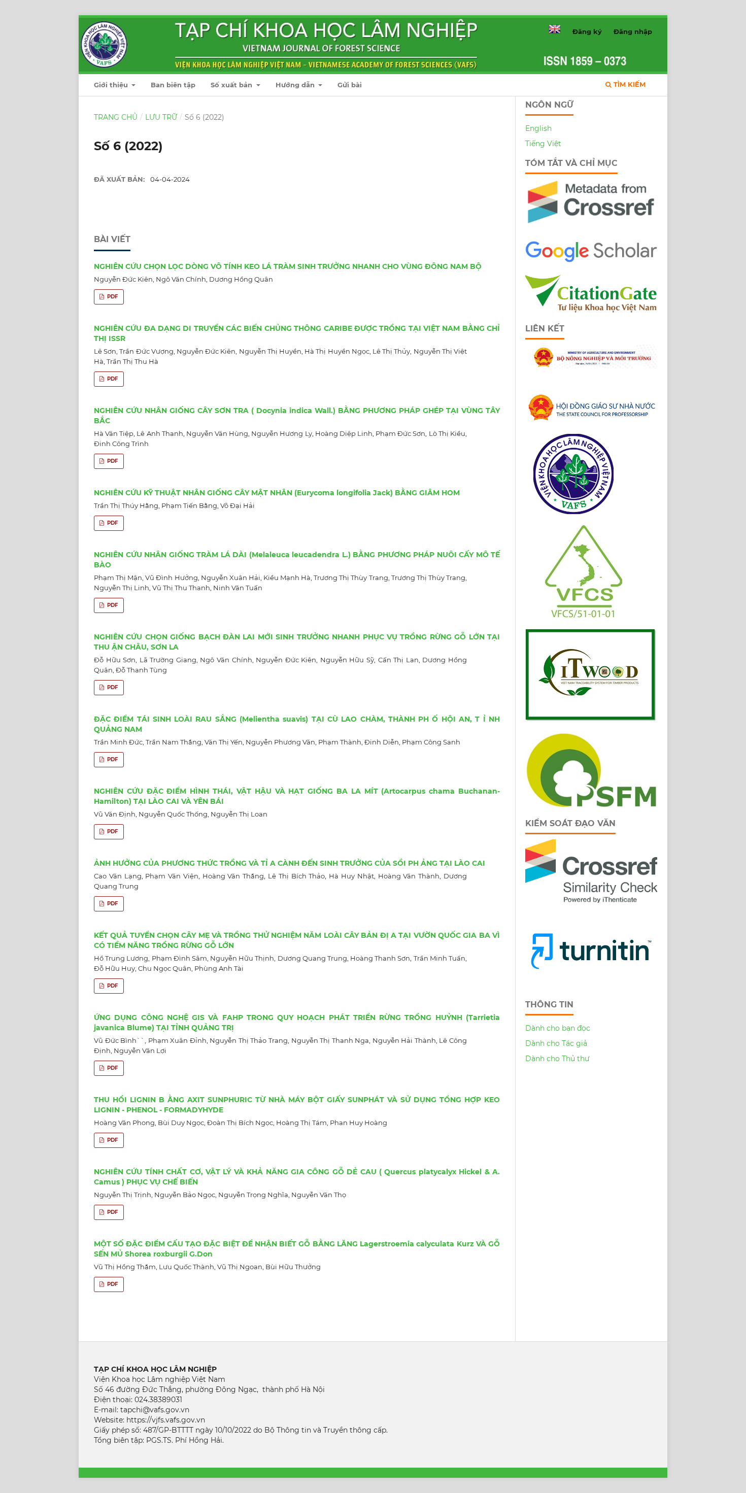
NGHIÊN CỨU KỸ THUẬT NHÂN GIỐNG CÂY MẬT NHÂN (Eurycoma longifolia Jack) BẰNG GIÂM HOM (277, 492)
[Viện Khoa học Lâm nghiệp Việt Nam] (573, 511)
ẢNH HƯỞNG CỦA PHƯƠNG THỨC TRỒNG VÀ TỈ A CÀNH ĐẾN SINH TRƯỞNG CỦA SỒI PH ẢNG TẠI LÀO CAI (289, 863)
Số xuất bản (232, 85)
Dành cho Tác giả (556, 1043)
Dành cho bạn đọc (557, 1028)
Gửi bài (349, 85)
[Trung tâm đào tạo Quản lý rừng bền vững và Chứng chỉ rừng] (591, 804)
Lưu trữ (161, 117)
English (538, 128)
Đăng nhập (633, 31)
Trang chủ (116, 117)
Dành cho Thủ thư (557, 1058)
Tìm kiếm (629, 84)
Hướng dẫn (296, 85)
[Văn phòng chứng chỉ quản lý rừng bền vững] (591, 615)
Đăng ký (587, 31)
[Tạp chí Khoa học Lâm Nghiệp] (591, 260)
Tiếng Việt (543, 143)
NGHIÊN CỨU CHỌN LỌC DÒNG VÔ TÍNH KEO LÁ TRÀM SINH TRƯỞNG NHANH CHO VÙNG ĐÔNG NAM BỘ (288, 266)
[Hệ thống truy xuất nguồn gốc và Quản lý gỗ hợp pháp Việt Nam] (591, 719)
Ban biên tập (173, 85)
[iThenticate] (591, 227)
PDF (112, 296)
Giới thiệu (112, 85)
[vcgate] (591, 310)
